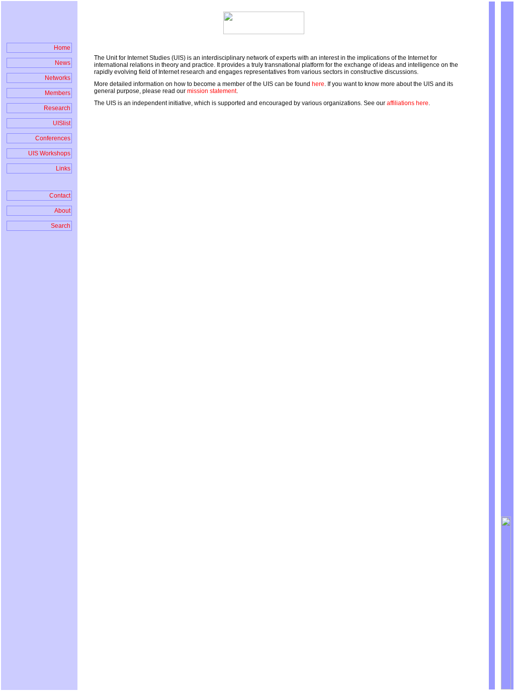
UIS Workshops (49, 153)
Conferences (52, 138)
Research (57, 108)
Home (62, 47)
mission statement (211, 91)
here (318, 84)
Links (63, 168)
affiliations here (407, 103)
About (62, 210)
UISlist (61, 123)
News (62, 62)
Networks (57, 77)
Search (60, 225)
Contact (59, 195)
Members (57, 93)
